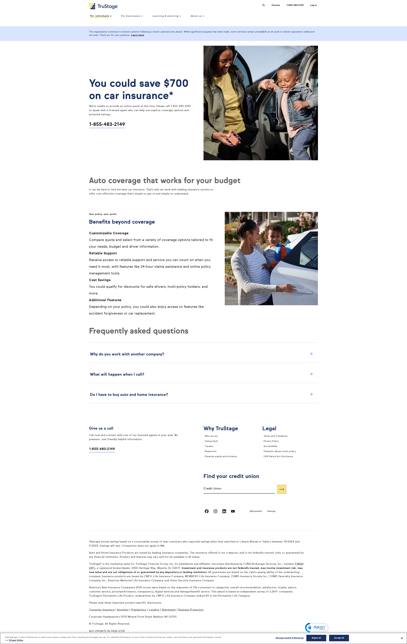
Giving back (211, 441)
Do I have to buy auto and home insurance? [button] (201, 394)
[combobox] (239, 489)
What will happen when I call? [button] (201, 374)
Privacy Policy (271, 441)
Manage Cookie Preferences (290, 638)
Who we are (211, 436)
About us (196, 16)
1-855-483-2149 (295, 5)
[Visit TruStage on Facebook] (207, 511)
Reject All (316, 638)
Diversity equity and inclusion (221, 456)
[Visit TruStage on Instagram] (215, 511)
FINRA (299, 564)
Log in (313, 5)
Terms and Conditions (276, 436)
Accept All (339, 638)
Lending (154, 610)
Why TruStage (223, 428)
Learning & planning (165, 16)
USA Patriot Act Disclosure (278, 456)
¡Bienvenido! (255, 511)
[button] (317, 627)
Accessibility (270, 446)
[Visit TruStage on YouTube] (233, 511)
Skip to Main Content (11, 1)
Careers (276, 5)
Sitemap (271, 511)
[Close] (401, 638)
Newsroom (210, 451)
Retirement (169, 610)
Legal (271, 428)
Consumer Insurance (101, 610)
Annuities (123, 610)
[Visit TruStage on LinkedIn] (224, 511)
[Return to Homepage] (103, 6)
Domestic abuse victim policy (280, 451)
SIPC (92, 568)
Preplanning (138, 610)
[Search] (281, 489)
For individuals (99, 16)
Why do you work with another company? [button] (201, 354)
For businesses (130, 16)
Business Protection (191, 610)
